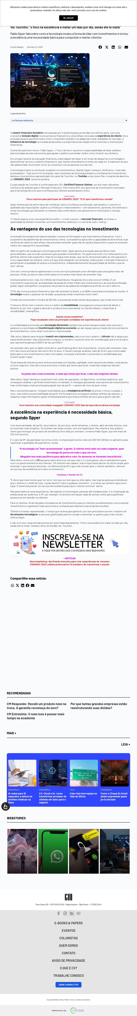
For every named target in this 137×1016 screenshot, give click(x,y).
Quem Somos (68, 945)
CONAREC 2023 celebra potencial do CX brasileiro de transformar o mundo (69, 564)
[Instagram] (65, 913)
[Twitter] (72, 913)
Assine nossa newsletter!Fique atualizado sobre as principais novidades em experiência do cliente (70, 318)
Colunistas (68, 938)
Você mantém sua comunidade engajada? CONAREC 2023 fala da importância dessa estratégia (69, 405)
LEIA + (125, 744)
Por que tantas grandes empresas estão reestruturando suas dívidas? (99, 706)
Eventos (68, 930)
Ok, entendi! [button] (68, 18)
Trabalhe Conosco (68, 975)
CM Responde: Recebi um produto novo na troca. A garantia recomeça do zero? (36, 706)
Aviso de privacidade (68, 960)
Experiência (13, 790)
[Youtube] (78, 913)
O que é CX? (68, 968)
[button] (100, 47)
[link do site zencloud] (77, 1010)
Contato (68, 953)
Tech (72, 790)
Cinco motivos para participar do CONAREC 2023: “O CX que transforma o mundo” (69, 199)
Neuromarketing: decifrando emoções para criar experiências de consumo (70, 561)
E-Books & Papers (68, 923)
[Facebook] (58, 913)
